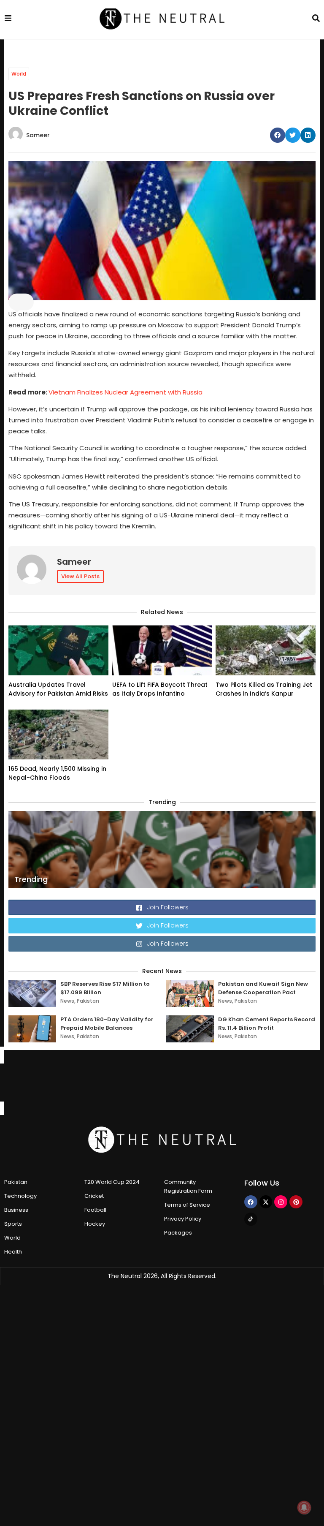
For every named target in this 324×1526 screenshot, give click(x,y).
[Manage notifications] (304, 1507)
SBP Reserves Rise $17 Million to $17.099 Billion (105, 988)
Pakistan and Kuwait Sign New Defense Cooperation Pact (263, 988)
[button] (277, 135)
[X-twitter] (266, 1201)
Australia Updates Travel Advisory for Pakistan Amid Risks (58, 689)
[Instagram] (280, 1201)
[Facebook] (250, 1201)
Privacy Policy (182, 1219)
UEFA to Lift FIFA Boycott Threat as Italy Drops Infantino (160, 689)
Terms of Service (187, 1205)
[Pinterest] (295, 1201)
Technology (20, 1196)
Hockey (94, 1224)
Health (13, 1252)
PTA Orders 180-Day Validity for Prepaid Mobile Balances (107, 1023)
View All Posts (80, 576)
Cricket (94, 1196)
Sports (13, 1224)
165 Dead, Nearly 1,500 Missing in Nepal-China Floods (57, 773)
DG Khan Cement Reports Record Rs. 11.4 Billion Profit (266, 1023)
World (18, 73)
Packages (178, 1233)
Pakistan (88, 1000)
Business (16, 1210)
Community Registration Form (188, 1186)
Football (95, 1210)
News (67, 1000)
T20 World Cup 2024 (112, 1182)
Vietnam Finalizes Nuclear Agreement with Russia (125, 392)
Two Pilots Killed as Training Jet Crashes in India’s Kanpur (264, 689)
